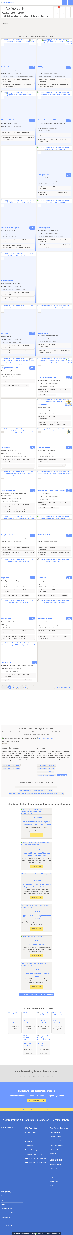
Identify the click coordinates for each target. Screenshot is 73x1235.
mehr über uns (63, 775)
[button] (4, 687)
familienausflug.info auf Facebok (46, 768)
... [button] (21, 687)
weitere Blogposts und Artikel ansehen (37, 994)
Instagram (52, 1177)
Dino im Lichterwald (36, 945)
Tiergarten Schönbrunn (9, 368)
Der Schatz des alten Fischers (58, 1022)
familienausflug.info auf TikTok (46, 772)
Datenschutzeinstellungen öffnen (40, 1110)
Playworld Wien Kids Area (10, 120)
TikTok (51, 1185)
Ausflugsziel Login (7, 1225)
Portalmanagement (6, 1217)
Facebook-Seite (54, 1181)
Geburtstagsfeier (44, 228)
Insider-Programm (54, 1172)
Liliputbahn (5, 333)
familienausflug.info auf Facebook (11, 768)
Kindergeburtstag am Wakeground (50, 120)
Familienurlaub (37, 817)
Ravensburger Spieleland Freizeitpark (44, 1044)
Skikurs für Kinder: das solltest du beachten (37, 975)
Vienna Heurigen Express (10, 228)
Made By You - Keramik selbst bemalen (51, 490)
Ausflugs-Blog (29, 1145)
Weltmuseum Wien (8, 490)
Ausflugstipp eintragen (55, 1136)
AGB (2, 1200)
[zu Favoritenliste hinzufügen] (2, 40)
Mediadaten (53, 1153)
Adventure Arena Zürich (15, 1022)
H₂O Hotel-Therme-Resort (43, 1022)
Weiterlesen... (37, 835)
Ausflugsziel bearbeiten (56, 1132)
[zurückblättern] (5, 52)
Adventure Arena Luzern (29, 1022)
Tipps (37, 969)
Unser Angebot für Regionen (57, 1145)
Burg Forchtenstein (8, 535)
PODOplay (41, 67)
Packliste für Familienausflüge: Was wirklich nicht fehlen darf (36, 854)
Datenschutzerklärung (6, 1208)
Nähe (68, 13)
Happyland (5, 578)
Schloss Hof (5, 447)
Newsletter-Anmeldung (31, 1150)
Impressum (4, 1204)
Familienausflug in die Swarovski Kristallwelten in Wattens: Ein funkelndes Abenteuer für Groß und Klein (36, 793)
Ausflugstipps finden (30, 1132)
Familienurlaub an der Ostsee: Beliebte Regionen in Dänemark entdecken (36, 885)
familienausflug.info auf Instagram (11, 765)
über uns (3, 1196)
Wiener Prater (43, 404)
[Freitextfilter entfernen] (65, 2)
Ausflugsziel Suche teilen (64, 687)
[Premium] (69, 1010)
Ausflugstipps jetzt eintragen (37, 1100)
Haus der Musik (6, 618)
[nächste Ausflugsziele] (32, 687)
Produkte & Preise (54, 1149)
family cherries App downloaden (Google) (35, 1158)
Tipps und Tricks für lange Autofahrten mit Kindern (36, 917)
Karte (62, 13)
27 (26, 687)
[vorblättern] (31, 52)
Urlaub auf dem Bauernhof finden (33, 1154)
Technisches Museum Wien (47, 377)
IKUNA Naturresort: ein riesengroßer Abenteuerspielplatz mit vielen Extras (36, 823)
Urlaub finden (28, 1141)
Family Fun (42, 578)
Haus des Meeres (44, 447)
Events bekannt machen (56, 1141)
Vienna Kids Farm (7, 662)
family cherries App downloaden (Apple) (35, 1162)
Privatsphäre (26, 1110)
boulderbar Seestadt (45, 618)
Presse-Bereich (54, 1168)
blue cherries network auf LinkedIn (46, 775)
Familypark (5, 67)
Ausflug (37, 849)
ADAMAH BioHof (44, 535)
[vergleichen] (2, 44)
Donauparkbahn (43, 175)
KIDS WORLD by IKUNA (29, 1044)
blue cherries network (55, 1164)
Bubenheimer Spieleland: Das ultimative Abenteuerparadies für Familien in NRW (36, 787)
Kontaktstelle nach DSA (7, 1213)
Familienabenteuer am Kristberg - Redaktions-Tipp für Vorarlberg (36, 790)
